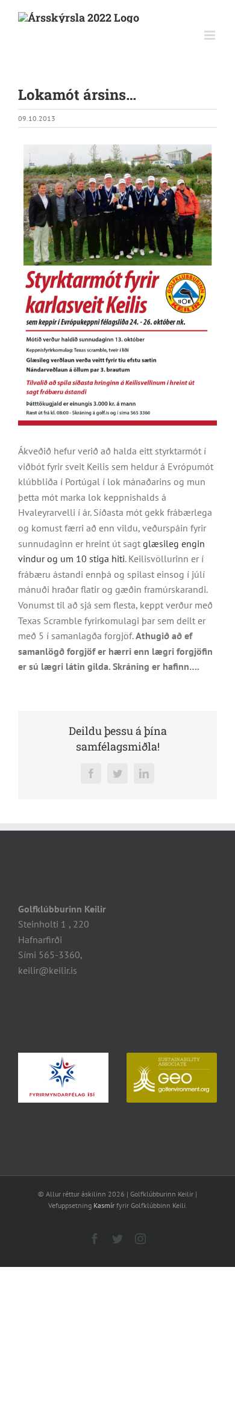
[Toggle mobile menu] (210, 35)
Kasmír (103, 1205)
